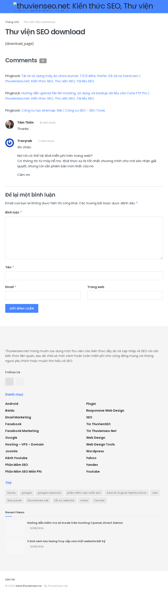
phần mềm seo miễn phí (84, 492)
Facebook (13, 424)
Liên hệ (10, 579)
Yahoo (91, 458)
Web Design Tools (100, 444)
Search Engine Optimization (127, 492)
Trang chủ (12, 22)
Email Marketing (18, 417)
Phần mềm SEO (16, 465)
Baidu (9, 410)
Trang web (95, 287)
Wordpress (95, 451)
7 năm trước (46, 141)
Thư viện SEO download (39, 22)
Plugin (91, 404)
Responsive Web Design (105, 410)
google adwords (49, 492)
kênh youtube (16, 458)
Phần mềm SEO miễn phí (23, 471)
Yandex (92, 465)
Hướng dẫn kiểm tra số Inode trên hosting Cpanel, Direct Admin (75, 523)
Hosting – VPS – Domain (24, 444)
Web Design (95, 437)
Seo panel (14, 500)
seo (155, 492)
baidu (11, 492)
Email (11, 287)
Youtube (93, 471)
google (27, 492)
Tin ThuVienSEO (98, 424)
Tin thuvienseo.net (101, 431)
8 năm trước (48, 122)
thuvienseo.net (38, 500)
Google (11, 437)
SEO (89, 417)
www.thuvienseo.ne (28, 586)
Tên (9, 267)
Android (11, 404)
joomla (11, 451)
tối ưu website (64, 500)
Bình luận (13, 212)
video (84, 500)
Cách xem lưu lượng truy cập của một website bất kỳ (66, 541)
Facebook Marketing (22, 431)
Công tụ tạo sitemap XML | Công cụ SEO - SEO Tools (63, 110)
